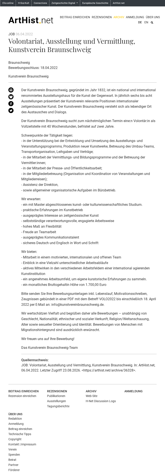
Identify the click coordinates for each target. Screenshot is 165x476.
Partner (13, 465)
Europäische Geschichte (95, 3)
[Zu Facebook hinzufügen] (11, 104)
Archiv (118, 17)
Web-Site (91, 396)
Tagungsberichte (58, 406)
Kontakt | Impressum (22, 444)
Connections (40, 3)
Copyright (14, 439)
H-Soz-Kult (23, 3)
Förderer (14, 470)
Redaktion (15, 418)
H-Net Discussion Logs (101, 401)
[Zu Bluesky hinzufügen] (11, 97)
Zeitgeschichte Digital (64, 3)
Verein (12, 449)
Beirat (12, 459)
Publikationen (56, 396)
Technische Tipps (19, 434)
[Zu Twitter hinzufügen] (11, 111)
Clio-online (8, 3)
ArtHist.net (119, 3)
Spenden (14, 454)
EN (146, 22)
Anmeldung (135, 17)
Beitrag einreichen (75, 17)
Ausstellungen (56, 401)
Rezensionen (102, 17)
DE (140, 22)
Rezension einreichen (22, 396)
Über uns (153, 17)
